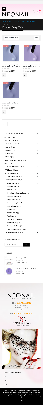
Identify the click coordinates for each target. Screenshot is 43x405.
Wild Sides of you (13, 219)
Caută (26, 245)
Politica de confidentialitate (12, 373)
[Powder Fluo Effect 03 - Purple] (9, 271)
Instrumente (9, 150)
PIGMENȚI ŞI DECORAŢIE (14, 167)
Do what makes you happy (17, 193)
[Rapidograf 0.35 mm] (9, 260)
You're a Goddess (13, 226)
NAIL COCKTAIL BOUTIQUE (14, 160)
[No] (40, 396)
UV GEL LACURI (10, 173)
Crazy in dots (9, 147)
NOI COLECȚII (11, 183)
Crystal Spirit (11, 190)
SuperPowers (12, 213)
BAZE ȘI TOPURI (10, 140)
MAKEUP (8, 157)
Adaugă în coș (4, 75)
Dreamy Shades (13, 196)
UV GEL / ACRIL (10, 170)
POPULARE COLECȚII (13, 232)
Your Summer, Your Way (16, 229)
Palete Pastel (36, 64)
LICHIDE (7, 153)
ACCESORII (8, 137)
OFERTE (7, 163)
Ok (21, 401)
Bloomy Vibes (12, 186)
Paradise (10, 209)
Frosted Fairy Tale (7, 64)
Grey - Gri (14, 64)
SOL (5, 377)
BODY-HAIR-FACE (11, 144)
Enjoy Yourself (12, 199)
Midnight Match (13, 206)
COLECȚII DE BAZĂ (13, 176)
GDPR (5, 381)
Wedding (10, 216)
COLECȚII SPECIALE (13, 180)
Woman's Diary (12, 223)
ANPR (5, 385)
